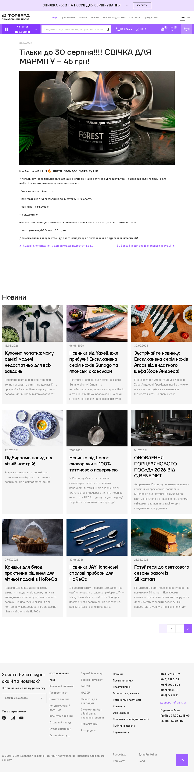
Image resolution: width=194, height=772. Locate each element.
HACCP (85, 693)
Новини (95, 18)
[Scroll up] (182, 760)
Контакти (134, 18)
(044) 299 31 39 (169, 679)
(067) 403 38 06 (170, 685)
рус (189, 18)
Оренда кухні (151, 18)
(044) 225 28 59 (170, 674)
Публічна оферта (124, 726)
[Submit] (41, 698)
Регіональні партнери (127, 700)
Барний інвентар (91, 673)
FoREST (85, 686)
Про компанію (68, 18)
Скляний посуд (59, 735)
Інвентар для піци (61, 716)
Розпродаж (88, 730)
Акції (54, 18)
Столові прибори (60, 729)
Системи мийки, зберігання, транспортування (92, 713)
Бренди (83, 18)
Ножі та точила (59, 699)
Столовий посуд (60, 722)
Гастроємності (58, 693)
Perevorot (119, 761)
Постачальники (59, 673)
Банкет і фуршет (92, 680)
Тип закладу (89, 724)
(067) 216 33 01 (169, 690)
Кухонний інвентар (61, 686)
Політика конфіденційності (131, 719)
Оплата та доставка (114, 18)
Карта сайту (121, 732)
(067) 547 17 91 (169, 695)
